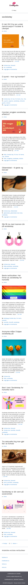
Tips (25, 99)
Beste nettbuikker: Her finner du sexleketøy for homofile (12, 277)
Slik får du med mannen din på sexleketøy (13, 225)
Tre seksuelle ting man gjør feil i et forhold (13, 442)
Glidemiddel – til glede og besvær (12, 169)
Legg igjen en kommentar (10, 69)
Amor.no (4, 567)
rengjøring (9, 158)
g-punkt (6, 101)
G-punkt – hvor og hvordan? (13, 77)
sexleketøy (9, 67)
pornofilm (9, 482)
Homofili (11, 322)
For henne (18, 99)
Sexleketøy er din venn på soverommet (12, 493)
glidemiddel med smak (16, 213)
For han (13, 99)
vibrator (8, 103)
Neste (15, 543)
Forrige (4, 543)
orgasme (10, 101)
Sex (22, 99)
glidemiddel (7, 213)
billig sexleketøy (8, 266)
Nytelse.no (5, 557)
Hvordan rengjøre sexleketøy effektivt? (14, 113)
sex (5, 67)
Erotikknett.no (5, 560)
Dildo (5, 154)
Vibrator (7, 156)
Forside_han (7, 430)
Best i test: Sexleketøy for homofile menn (12, 389)
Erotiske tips (7, 65)
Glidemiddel (14, 211)
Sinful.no (4, 564)
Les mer (17, 61)
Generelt (13, 65)
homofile (6, 322)
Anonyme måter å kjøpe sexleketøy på (12, 332)
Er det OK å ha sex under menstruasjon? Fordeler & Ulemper (12, 26)
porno (5, 482)
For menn (18, 318)
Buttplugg (6, 318)
